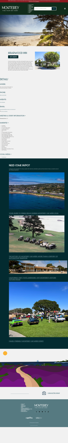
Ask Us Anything (4, 111)
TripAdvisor (4, 157)
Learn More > (37, 1)
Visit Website (2, 102)
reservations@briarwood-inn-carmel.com (7, 109)
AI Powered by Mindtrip (34, 422)
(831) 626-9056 (3, 95)
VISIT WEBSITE (13, 56)
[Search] (54, 8)
